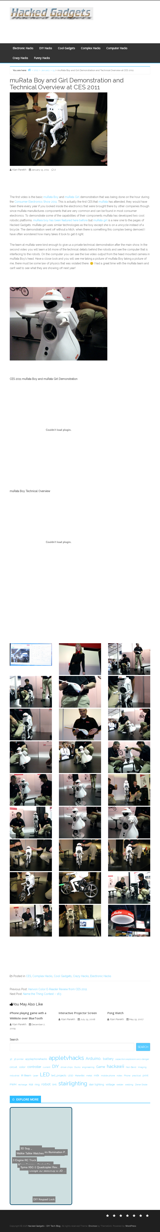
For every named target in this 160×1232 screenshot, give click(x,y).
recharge (22, 1084)
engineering (88, 1067)
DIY (55, 1066)
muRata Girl (72, 197)
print (145, 1075)
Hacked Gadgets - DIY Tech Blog (44, 1226)
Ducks (77, 1067)
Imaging (142, 1067)
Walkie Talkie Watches (36, 1117)
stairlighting (72, 1083)
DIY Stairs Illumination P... (33, 1147)
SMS (54, 1084)
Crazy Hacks (20, 58)
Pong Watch (115, 1013)
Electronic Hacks (23, 48)
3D (11, 1059)
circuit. (14, 1067)
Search (14, 1039)
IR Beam (26, 1075)
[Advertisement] (79, 29)
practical (136, 1075)
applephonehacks (36, 1058)
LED (45, 1074)
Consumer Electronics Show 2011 (35, 201)
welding (129, 1084)
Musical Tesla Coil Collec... (36, 1150)
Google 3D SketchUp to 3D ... (33, 1193)
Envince (93, 1226)
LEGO (70, 1075)
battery (108, 1059)
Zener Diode (141, 1084)
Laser (35, 1075)
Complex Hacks (90, 48)
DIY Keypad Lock (40, 1173)
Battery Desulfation (29, 1189)
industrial (14, 1075)
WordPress (130, 1226)
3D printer (19, 1059)
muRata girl (100, 220)
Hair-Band (131, 1067)
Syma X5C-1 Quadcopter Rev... (40, 1134)
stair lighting (96, 1084)
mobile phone (108, 1075)
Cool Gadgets (66, 48)
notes (119, 1075)
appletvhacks (66, 1057)
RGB (31, 1084)
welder (119, 1084)
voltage (110, 1084)
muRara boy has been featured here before (60, 220)
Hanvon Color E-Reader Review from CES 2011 (57, 989)
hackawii (115, 1066)
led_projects (58, 1075)
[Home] (29, 69)
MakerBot (79, 1075)
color (22, 1067)
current (46, 1067)
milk (96, 1075)
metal (89, 1075)
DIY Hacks (45, 48)
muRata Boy (51, 197)
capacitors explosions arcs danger (132, 1059)
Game (100, 1067)
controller (34, 1067)
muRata (103, 201)
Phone (127, 1075)
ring (37, 1084)
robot (46, 1084)
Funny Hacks (42, 58)
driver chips (67, 1067)
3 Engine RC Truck (42, 1184)
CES (28, 976)
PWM (13, 1084)
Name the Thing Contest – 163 (42, 993)
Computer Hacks (116, 48)
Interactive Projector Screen (78, 1013)
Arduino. (93, 1058)
